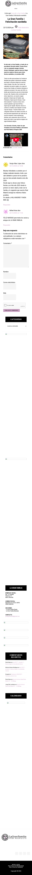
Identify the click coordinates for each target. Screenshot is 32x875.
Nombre (6, 272)
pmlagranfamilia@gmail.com (12, 616)
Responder (6, 205)
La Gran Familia (17, 147)
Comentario (7, 243)
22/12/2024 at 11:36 (16, 213)
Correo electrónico (9, 282)
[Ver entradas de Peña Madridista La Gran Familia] (16, 26)
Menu (16, 8)
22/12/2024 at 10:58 (16, 166)
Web (4, 293)
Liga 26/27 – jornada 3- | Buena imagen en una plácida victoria (15, 669)
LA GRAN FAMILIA (16, 3)
